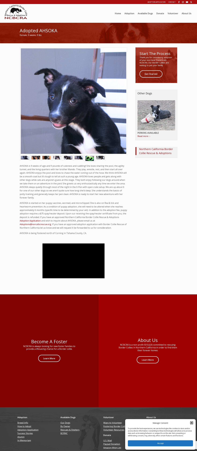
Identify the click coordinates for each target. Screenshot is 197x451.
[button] (191, 423)
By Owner (65, 426)
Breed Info (22, 422)
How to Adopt (24, 426)
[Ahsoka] (46, 158)
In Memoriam (24, 440)
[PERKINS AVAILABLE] (156, 115)
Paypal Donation (111, 444)
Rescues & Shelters (69, 429)
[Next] (171, 115)
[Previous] (141, 115)
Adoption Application (157, 2)
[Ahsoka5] (78, 158)
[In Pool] (89, 158)
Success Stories (25, 433)
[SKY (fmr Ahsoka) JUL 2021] (73, 101)
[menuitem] (118, 13)
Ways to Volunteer (112, 422)
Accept (160, 443)
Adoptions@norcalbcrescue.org (35, 224)
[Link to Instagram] (183, 2)
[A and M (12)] (35, 158)
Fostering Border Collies (115, 426)
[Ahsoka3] (100, 158)
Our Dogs (65, 422)
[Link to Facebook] (179, 2)
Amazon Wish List (112, 447)
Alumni (20, 436)
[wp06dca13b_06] (16, 13)
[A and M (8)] (68, 158)
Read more (142, 136)
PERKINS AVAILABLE (148, 132)
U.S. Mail (107, 440)
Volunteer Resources (113, 429)
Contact (172, 2)
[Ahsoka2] (57, 158)
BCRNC (64, 433)
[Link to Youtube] (187, 2)
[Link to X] (191, 2)
